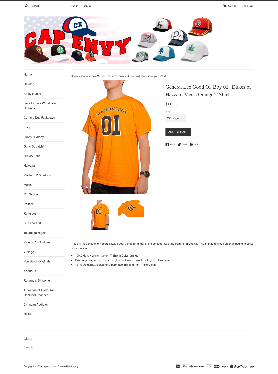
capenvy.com (49, 366)
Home (28, 74)
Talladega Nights (35, 232)
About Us (30, 271)
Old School (31, 194)
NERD (28, 314)
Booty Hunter (32, 93)
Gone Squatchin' (35, 146)
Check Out (248, 6)
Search (28, 347)
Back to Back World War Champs (40, 105)
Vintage (29, 252)
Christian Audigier (36, 304)
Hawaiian (30, 165)
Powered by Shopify (67, 366)
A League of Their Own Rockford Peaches (39, 292)
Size (167, 111)
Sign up (87, 6)
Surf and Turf (32, 223)
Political (29, 204)
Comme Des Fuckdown (39, 117)
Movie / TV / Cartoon (37, 175)
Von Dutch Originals (37, 261)
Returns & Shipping (37, 280)
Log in (74, 6)
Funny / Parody (34, 137)
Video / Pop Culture (37, 242)
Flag (27, 127)
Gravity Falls (32, 156)
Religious (30, 213)
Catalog (29, 84)
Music (28, 185)
